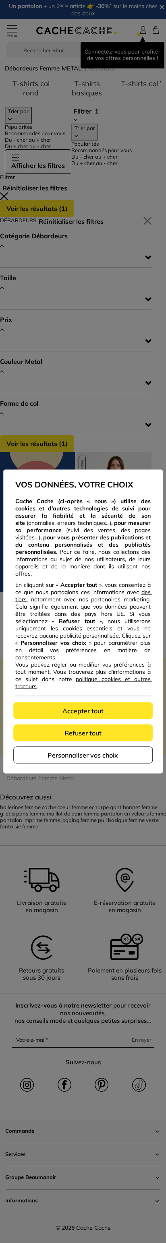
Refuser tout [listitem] (83, 733)
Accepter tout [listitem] (83, 711)
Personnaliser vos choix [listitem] (83, 755)
